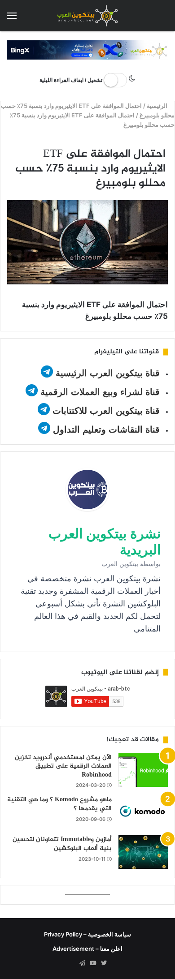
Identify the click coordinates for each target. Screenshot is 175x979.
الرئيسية (158, 105)
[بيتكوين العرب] (87, 15)
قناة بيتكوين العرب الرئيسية (108, 373)
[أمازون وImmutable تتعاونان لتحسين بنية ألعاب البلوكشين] (143, 852)
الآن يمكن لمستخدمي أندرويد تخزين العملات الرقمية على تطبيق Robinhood (63, 766)
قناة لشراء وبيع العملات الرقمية (100, 392)
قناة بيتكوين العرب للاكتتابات (105, 411)
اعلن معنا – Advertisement (87, 948)
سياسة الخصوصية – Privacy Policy (87, 934)
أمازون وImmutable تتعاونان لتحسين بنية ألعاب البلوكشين (62, 844)
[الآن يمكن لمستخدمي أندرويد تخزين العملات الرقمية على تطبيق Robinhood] (143, 770)
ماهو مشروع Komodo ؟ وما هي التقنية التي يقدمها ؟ (59, 804)
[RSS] (71, 963)
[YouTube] (93, 963)
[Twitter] (103, 963)
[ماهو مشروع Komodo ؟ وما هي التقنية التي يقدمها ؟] (143, 812)
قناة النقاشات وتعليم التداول (106, 429)
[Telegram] (82, 963)
